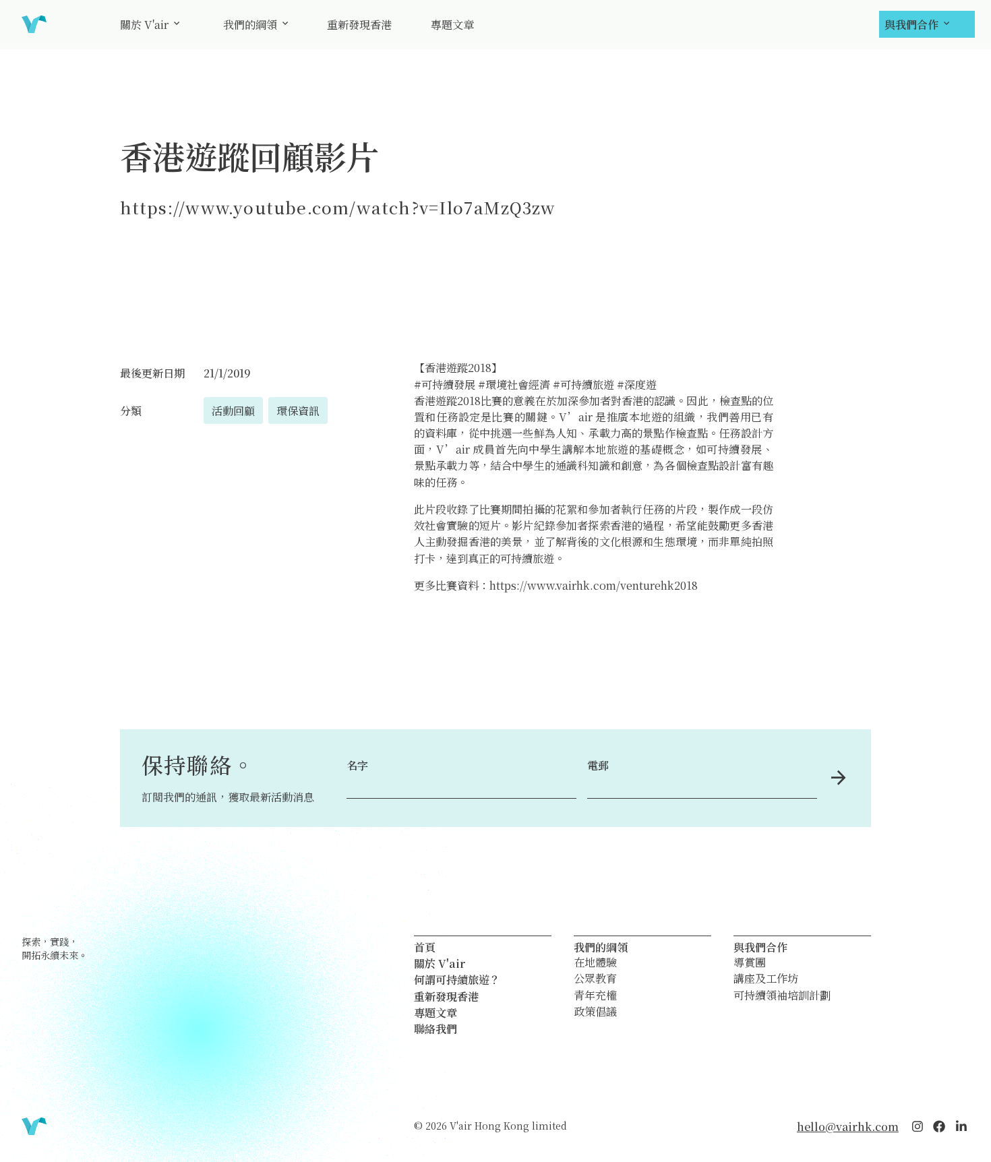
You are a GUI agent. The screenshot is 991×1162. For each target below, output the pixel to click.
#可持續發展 (444, 384)
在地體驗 (595, 962)
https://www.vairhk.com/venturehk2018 (593, 585)
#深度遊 (637, 384)
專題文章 (452, 24)
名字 (357, 765)
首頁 (425, 947)
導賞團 (749, 962)
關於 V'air (144, 24)
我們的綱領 (250, 24)
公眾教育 (595, 978)
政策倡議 (595, 1011)
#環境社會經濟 (514, 384)
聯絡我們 (435, 1028)
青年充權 (595, 995)
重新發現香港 (359, 24)
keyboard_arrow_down (176, 23)
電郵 (598, 765)
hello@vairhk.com (848, 1126)
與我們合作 (911, 24)
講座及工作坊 (765, 978)
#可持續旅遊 (583, 384)
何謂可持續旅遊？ (457, 979)
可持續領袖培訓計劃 (782, 995)
